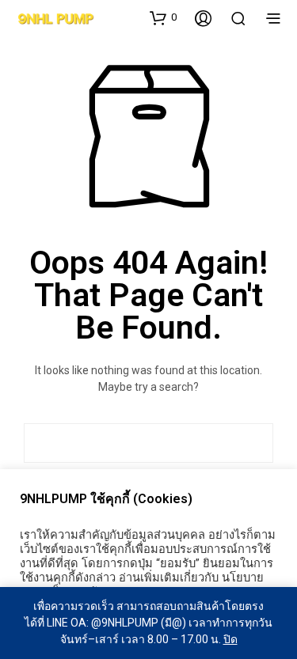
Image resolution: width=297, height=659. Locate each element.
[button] (163, 17)
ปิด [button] (230, 639)
